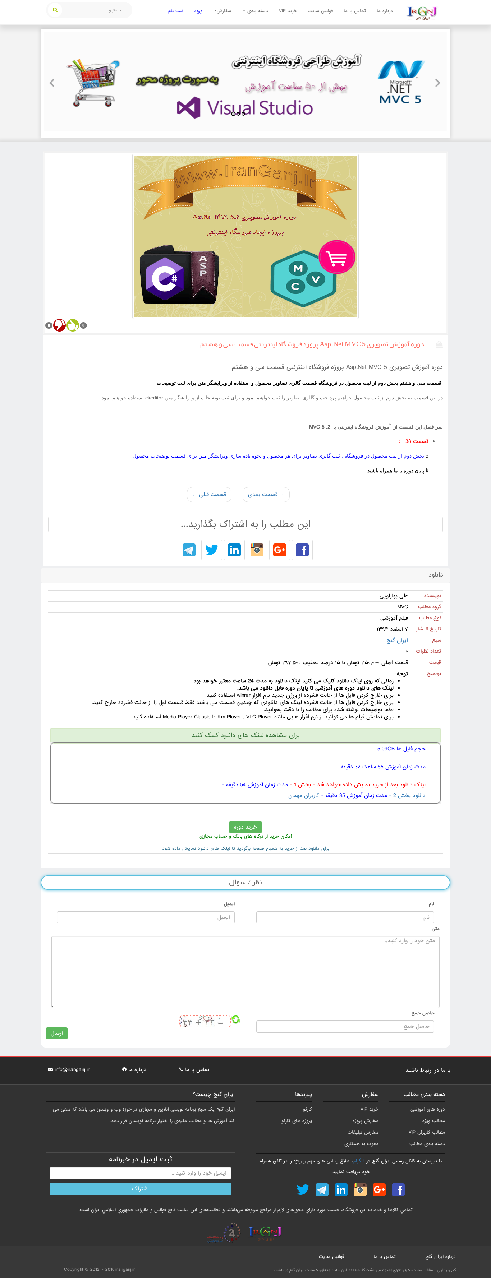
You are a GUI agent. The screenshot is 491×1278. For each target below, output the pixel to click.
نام (431, 903)
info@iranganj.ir (72, 1069)
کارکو (307, 1109)
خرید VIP (288, 11)
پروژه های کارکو (296, 1120)
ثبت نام (175, 11)
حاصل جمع (423, 1013)
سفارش (224, 11)
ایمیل (229, 903)
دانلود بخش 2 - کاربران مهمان (357, 795)
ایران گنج (397, 640)
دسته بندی (257, 11)
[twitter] (211, 550)
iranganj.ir (125, 1269)
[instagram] (257, 550)
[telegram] (189, 550)
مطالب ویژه (433, 1120)
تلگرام (358, 1161)
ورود (198, 11)
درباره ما (385, 11)
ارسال (57, 1033)
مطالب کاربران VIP (427, 1132)
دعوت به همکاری (361, 1143)
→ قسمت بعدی (266, 494)
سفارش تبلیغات (363, 1132)
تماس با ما (355, 11)
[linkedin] (234, 550)
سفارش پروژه (365, 1120)
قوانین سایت (320, 11)
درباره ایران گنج (440, 1256)
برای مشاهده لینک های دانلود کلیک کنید (246, 735)
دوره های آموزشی (427, 1109)
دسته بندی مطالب (427, 1143)
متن (436, 928)
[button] (54, 81)
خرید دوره (245, 827)
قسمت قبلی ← (209, 494)
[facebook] (302, 550)
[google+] (279, 550)
